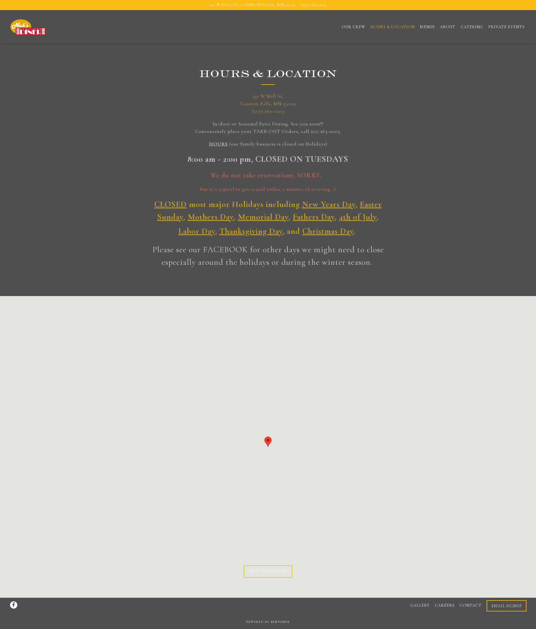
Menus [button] (427, 27)
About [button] (447, 27)
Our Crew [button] (353, 27)
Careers (444, 605)
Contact (471, 605)
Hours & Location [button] (392, 27)
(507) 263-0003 (313, 5)
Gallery (420, 605)
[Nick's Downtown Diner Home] (39, 26)
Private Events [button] (506, 27)
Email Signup (506, 606)
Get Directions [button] (268, 571)
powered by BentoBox (268, 622)
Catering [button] (472, 27)
